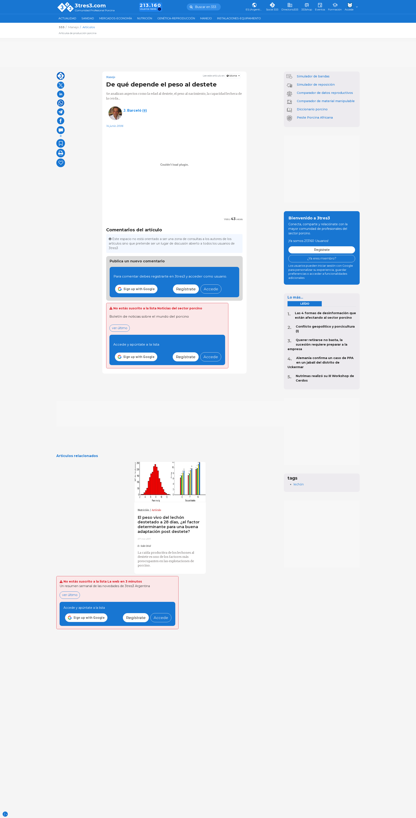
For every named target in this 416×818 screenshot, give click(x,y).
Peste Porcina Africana (315, 117)
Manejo (206, 18)
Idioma (233, 75)
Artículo (156, 510)
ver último (119, 328)
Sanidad (87, 18)
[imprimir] (60, 153)
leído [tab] (304, 303)
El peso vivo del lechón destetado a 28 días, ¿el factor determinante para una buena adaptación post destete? (169, 524)
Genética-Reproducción (176, 18)
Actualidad (67, 18)
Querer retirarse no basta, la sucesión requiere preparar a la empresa (317, 344)
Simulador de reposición (316, 85)
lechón (299, 484)
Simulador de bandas (313, 76)
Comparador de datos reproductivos (325, 93)
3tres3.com (90, 5)
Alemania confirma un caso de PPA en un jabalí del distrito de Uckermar (321, 362)
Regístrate (186, 289)
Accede (211, 289)
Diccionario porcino (312, 109)
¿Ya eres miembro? (321, 258)
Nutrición (144, 18)
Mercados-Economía (115, 18)
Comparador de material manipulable (326, 101)
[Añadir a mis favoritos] (60, 143)
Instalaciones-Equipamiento (239, 18)
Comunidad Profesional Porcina (95, 10)
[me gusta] (60, 162)
